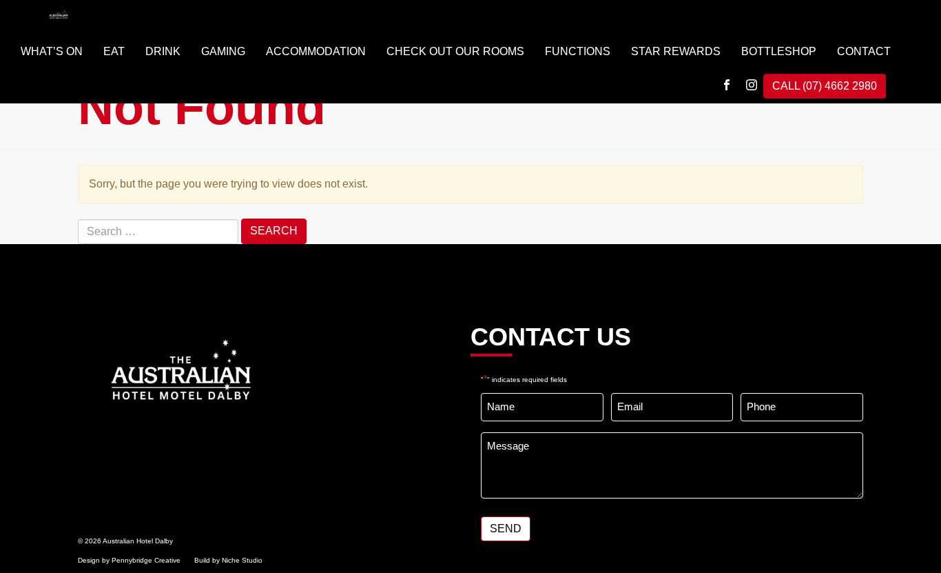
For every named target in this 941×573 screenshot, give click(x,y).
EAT (114, 51)
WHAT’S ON (52, 51)
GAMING (223, 51)
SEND (505, 528)
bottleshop (778, 51)
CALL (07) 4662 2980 (824, 86)
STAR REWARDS (676, 51)
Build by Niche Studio (228, 560)
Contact (864, 51)
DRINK (162, 51)
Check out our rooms (455, 51)
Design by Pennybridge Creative (129, 560)
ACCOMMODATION (316, 51)
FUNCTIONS (577, 51)
